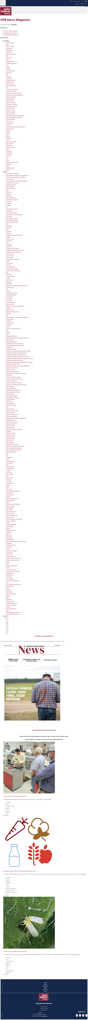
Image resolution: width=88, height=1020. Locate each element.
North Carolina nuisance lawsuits (14, 519)
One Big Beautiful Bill (11, 524)
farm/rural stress (10, 82)
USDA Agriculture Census (12, 162)
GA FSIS (8, 332)
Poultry (8, 140)
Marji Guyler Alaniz (10, 506)
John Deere (9, 481)
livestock (8, 496)
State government (10, 147)
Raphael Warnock (10, 539)
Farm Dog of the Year (11, 295)
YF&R (7, 610)
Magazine (8, 130)
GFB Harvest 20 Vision (11, 106)
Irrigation (8, 125)
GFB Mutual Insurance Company (14, 429)
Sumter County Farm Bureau (13, 571)
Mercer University (10, 513)
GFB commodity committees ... (10, 31)
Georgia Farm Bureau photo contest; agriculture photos (19, 358)
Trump (7, 156)
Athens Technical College (12, 222)
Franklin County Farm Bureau (13, 328)
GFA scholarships (10, 403)
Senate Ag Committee (11, 551)
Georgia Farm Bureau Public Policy (14, 360)
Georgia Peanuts (10, 394)
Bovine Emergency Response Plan (14, 235)
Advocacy (45, 989)
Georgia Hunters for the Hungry (13, 382)
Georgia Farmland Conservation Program (16, 373)
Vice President (9, 592)
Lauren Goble (9, 493)
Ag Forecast (9, 52)
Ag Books (8, 194)
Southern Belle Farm (11, 556)
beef (7, 56)
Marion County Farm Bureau (13, 504)
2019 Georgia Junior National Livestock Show (17, 175)
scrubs (7, 549)
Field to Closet (9, 319)
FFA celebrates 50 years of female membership (17, 317)
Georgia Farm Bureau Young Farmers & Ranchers (18, 366)
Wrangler (8, 607)
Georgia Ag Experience (11, 336)
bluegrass (8, 233)
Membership (45, 986)
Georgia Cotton (10, 339)
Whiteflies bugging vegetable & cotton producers (15, 951)
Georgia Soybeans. (10, 399)
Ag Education (9, 50)
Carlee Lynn (9, 240)
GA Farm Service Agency (12, 89)
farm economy (9, 297)
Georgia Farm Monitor (11, 368)
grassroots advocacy (11, 452)
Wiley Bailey (9, 599)
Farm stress (9, 300)
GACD (7, 334)
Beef (7, 224)
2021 (7, 623)
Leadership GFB (10, 495)
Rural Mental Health (11, 545)
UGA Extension (9, 586)
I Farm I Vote (9, 121)
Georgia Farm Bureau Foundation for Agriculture (18, 356)
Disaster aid (9, 72)
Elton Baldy (9, 283)
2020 (7, 622)
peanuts (8, 134)
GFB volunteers (10, 442)
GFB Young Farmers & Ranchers (13, 117)
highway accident (10, 461)
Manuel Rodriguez (10, 500)
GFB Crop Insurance (11, 102)
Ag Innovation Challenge (12, 199)
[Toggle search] (86, 1)
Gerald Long (9, 401)
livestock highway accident (12, 498)
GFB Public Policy (10, 113)
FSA (7, 330)
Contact (45, 982)
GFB (7, 407)
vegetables (8, 164)
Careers (45, 984)
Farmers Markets (10, 84)
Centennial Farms (10, 61)
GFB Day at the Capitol (11, 104)
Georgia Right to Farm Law (12, 397)
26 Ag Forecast (9, 179)
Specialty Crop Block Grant (12, 560)
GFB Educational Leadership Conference (16, 418)
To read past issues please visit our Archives (44, 730)
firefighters (8, 321)
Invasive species (10, 123)
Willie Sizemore (10, 601)
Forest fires (9, 325)
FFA (7, 87)
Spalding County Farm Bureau (13, 558)
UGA (7, 158)
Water (7, 166)
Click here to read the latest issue (44, 636)
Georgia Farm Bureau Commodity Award (16, 354)
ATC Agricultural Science (12, 220)
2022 (7, 625)
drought (8, 278)
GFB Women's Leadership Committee (15, 115)
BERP (7, 229)
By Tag (5, 171)
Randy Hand (9, 537)
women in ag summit (11, 605)
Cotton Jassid (9, 263)
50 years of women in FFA (12, 183)
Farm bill (8, 291)
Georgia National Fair (11, 97)
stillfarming (8, 151)
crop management (10, 71)
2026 (7, 633)
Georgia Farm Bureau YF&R (12, 364)
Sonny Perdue (9, 554)
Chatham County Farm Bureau (13, 252)
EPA (7, 74)
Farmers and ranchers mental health (15, 306)
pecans (7, 136)
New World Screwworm (12, 515)
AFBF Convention (10, 46)
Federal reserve (9, 310)
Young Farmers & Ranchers (12, 614)
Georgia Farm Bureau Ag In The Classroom (16, 353)
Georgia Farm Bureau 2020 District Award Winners (18, 351)
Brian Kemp (9, 57)
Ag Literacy (8, 201)
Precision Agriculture (11, 142)
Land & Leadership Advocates (13, 491)
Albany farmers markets (12, 209)
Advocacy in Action (10, 188)
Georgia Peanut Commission (13, 392)
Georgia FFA (9, 375)
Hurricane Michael (10, 119)
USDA (7, 160)
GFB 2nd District (10, 409)
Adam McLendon (10, 186)
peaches (8, 132)
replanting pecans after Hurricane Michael (16, 541)
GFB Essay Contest (10, 420)
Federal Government (11, 85)
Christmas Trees (10, 254)
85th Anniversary (10, 43)
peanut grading (9, 526)
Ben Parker (8, 227)
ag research (9, 203)
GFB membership (10, 427)
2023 (7, 627)
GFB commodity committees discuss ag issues (14, 796)
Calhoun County (10, 239)
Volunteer (8, 595)
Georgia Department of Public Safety (15, 345)
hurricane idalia (9, 468)
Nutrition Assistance (11, 521)
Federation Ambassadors (12, 311)
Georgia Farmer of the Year (12, 371)
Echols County (9, 280)
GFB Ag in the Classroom (12, 410)
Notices (45, 991)
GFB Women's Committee (12, 444)
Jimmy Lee (8, 480)
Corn (7, 65)
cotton (7, 67)
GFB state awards (10, 438)
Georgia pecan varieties (11, 396)
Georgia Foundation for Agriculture (14, 95)
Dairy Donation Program (12, 269)
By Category (6, 40)
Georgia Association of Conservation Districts (17, 338)
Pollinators (8, 138)
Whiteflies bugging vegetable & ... (11, 34)
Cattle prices (9, 244)
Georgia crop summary (11, 341)
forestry (8, 326)
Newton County (10, 517)
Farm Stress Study (10, 302)
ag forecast (8, 196)
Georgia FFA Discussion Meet (13, 377)
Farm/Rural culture (10, 80)
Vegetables (8, 590)
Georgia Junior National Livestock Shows (16, 384)
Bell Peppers (9, 226)
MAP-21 (8, 502)
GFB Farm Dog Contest (11, 422)
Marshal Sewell (9, 508)
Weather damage (10, 168)
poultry (8, 534)
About (71, 1)
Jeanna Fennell (9, 474)
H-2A (7, 455)
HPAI (7, 465)
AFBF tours (9, 192)
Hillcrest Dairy (9, 463)
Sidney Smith (9, 552)
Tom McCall (9, 155)
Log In (83, 1)
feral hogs (8, 313)
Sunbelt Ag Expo (10, 573)
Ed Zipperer (9, 282)
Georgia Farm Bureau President (13, 93)
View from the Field (11, 593)
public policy (9, 536)
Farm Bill (8, 76)
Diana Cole (8, 274)
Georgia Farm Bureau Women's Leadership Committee (19, 362)
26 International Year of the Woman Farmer (16, 181)
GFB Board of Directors (11, 414)
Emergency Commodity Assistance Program (16, 285)
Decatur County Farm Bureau (13, 270)
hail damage (9, 457)
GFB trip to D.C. (10, 440)
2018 (7, 618)
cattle (7, 242)
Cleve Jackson (9, 257)
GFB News (8, 431)
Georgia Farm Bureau (11, 91)
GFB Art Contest (10, 412)
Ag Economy (9, 48)
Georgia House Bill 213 (11, 381)
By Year (5, 616)
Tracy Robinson (10, 579)
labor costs (8, 489)
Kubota (8, 485)
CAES (7, 59)
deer (7, 272)
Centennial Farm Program (12, 248)
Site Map (39, 1012)
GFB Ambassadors (10, 99)
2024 (7, 629)
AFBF (7, 44)
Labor (7, 487)
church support (10, 255)
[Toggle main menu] (3, 3)
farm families (9, 78)
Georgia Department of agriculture (14, 343)
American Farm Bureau (11, 212)
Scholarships (9, 145)
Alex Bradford (9, 211)
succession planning (11, 569)
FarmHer (8, 308)
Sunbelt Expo (9, 153)
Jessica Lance (9, 478)
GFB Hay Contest (10, 108)
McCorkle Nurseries (11, 511)
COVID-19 (8, 69)
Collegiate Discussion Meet (12, 259)
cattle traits (9, 246)
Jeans (7, 476)
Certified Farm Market (11, 63)
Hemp (7, 459)
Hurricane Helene (10, 466)
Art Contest (9, 216)
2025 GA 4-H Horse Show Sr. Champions (16, 177)
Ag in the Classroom (11, 54)
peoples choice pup (10, 530)
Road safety (9, 543)
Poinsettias (8, 532)
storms (7, 567)
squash (7, 562)
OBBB (7, 523)
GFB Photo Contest (11, 112)
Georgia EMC (9, 347)
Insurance (78, 1)
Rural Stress (9, 547)
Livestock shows (10, 128)
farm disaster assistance (12, 293)
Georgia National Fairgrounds (13, 390)
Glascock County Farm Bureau (13, 450)
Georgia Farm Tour (10, 369)
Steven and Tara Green (11, 565)
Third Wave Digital (43, 1016)
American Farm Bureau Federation (14, 214)
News (75, 1)
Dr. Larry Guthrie (10, 276)
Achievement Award (11, 184)
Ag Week (8, 205)
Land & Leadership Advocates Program (15, 127)
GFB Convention (10, 100)
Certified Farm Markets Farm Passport (15, 250)
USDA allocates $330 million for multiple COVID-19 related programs (20, 871)
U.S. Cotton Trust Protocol (12, 580)
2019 (7, 620)
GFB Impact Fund (10, 110)
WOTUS (8, 170)
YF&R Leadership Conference (13, 612)
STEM (7, 149)
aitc (7, 207)
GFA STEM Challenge (11, 405)
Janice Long (9, 472)
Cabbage (8, 237)
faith (7, 289)
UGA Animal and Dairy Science (13, 584)
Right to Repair (9, 143)
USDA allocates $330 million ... (10, 33)
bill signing (8, 231)
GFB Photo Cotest (10, 435)
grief (7, 453)
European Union (10, 287)
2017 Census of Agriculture (12, 173)
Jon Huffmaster (10, 483)
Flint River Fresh (10, 323)
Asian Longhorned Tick (11, 218)
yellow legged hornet (11, 608)
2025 (7, 631)
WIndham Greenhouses (11, 603)
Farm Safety (9, 298)
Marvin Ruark (9, 509)
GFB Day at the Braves (11, 416)
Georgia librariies (10, 386)
